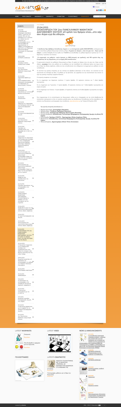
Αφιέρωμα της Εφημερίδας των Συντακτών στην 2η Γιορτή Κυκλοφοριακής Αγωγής (25, 105)
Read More (27, 337)
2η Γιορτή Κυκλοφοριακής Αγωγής (25, 113)
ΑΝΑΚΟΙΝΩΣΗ (22, 274)
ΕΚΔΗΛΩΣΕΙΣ (85, 16)
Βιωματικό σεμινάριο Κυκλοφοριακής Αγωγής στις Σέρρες (24, 299)
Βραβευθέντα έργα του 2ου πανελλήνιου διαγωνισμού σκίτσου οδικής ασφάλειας (25, 209)
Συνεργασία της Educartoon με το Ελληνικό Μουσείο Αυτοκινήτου (25, 91)
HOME (17, 16)
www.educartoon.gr (75, 101)
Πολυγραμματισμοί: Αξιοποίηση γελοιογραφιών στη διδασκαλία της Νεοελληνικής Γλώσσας (96, 395)
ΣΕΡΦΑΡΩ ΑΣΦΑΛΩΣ (24, 57)
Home (38, 24)
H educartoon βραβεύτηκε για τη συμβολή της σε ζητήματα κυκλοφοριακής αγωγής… (25, 308)
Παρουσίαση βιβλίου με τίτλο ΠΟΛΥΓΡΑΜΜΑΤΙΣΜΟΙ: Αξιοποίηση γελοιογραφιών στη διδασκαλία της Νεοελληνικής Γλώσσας (25, 80)
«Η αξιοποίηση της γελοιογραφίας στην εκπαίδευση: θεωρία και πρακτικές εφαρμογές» (24, 282)
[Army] (29, 370)
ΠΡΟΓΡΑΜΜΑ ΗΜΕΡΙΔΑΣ (25, 269)
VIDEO (56, 331)
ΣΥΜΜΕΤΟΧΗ (61, 16)
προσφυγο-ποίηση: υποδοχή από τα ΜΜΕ (24, 63)
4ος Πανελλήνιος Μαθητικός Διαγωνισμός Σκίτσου (24, 70)
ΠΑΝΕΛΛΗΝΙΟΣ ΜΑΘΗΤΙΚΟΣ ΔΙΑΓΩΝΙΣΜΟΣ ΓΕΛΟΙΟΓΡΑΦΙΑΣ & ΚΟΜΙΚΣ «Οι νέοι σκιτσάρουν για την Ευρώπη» (23, 197)
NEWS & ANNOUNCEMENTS (90, 331)
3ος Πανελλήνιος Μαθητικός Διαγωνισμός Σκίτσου (24, 121)
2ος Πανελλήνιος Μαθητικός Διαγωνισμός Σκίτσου (24, 317)
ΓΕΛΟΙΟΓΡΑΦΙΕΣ (73, 16)
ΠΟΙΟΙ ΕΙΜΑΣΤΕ (26, 16)
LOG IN (104, 3)
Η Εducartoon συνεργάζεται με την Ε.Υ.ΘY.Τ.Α (23, 291)
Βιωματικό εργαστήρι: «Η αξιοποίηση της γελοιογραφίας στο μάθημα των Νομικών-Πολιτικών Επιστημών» (25, 261)
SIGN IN (98, 3)
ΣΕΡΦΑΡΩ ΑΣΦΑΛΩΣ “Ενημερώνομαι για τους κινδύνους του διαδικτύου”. (95, 353)
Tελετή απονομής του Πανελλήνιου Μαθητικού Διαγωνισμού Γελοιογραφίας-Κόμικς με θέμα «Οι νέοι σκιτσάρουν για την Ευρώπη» (25, 155)
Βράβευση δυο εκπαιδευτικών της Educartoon (23, 178)
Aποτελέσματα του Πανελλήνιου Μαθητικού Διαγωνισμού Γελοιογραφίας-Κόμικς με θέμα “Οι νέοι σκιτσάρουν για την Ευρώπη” (25, 167)
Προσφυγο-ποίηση (93, 385)
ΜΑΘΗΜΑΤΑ (38, 16)
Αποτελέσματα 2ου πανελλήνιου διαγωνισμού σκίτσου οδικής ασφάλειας (25, 223)
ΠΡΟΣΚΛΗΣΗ (21, 97)
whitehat (23, 405)
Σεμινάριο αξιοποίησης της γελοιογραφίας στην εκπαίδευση (25, 186)
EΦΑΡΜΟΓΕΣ (49, 16)
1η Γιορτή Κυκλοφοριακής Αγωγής (25, 216)
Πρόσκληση (91, 377)
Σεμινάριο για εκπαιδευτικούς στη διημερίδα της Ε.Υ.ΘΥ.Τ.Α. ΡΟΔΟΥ (25, 129)
